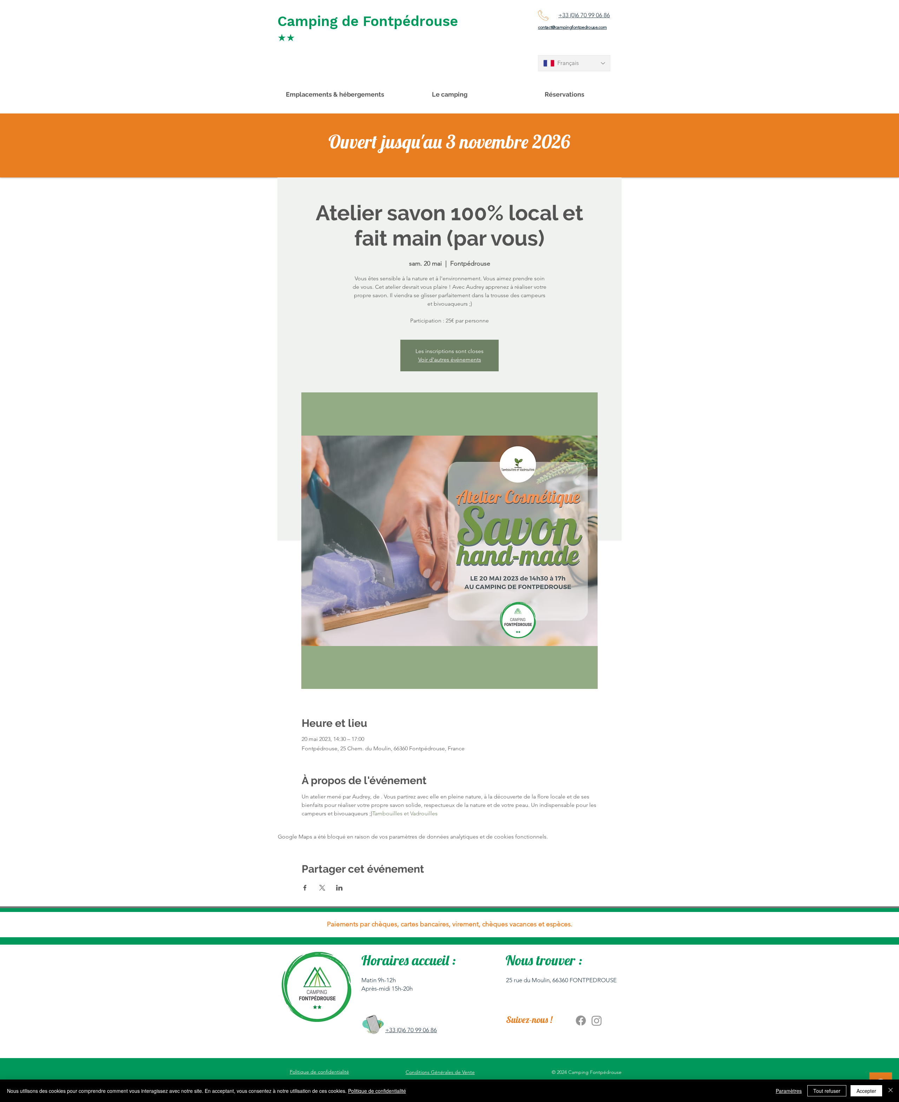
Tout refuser (826, 1090)
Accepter (866, 1090)
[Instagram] (596, 1020)
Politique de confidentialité (377, 1090)
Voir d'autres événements (449, 359)
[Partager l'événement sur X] (322, 888)
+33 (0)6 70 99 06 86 (584, 15)
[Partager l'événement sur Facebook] (305, 888)
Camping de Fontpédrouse (367, 21)
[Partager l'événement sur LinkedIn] (339, 888)
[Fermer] (890, 1090)
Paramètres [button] (789, 1090)
